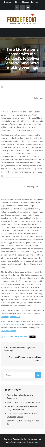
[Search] (38, 375)
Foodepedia (8, 337)
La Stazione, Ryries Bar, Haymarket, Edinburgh (20, 349)
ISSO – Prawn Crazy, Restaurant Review (24, 402)
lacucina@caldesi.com (10, 316)
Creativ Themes (33, 442)
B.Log (32, 337)
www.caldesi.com (8, 330)
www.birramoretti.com (11, 324)
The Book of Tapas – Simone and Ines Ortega (25, 359)
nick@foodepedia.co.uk (28, 2)
